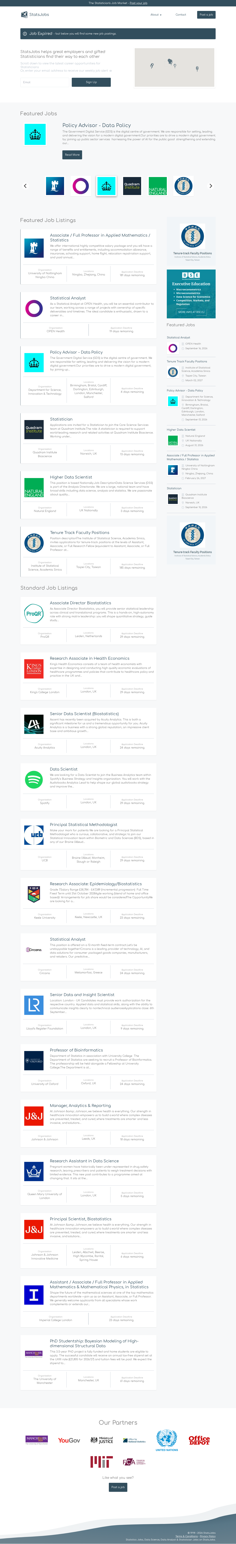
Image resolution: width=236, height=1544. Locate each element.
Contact (181, 14)
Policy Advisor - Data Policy (93, 125)
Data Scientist (64, 769)
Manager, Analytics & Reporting (80, 1106)
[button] (151, 67)
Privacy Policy (208, 1536)
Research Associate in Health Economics (89, 658)
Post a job (206, 14)
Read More (69, 154)
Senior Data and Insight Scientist (82, 995)
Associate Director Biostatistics (80, 603)
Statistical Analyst (68, 298)
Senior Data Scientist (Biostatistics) (84, 714)
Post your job (138, 3)
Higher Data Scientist (71, 477)
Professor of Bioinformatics (76, 1050)
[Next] (210, 186)
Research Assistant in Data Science (84, 1161)
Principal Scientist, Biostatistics (80, 1219)
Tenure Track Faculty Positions (79, 533)
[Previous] (25, 186)
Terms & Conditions (186, 1536)
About (155, 14)
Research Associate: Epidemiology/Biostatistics (96, 884)
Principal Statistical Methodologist (83, 825)
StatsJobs (39, 15)
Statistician (61, 419)
